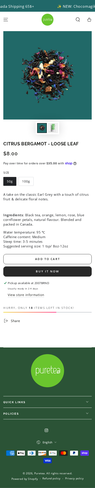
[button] (78, 19)
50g (10, 181)
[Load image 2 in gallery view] (53, 128)
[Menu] (5, 19)
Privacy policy (74, 478)
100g (26, 181)
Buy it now (47, 271)
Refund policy (51, 478)
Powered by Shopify (24, 479)
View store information (26, 295)
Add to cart (47, 259)
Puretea (39, 473)
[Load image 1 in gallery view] (42, 128)
